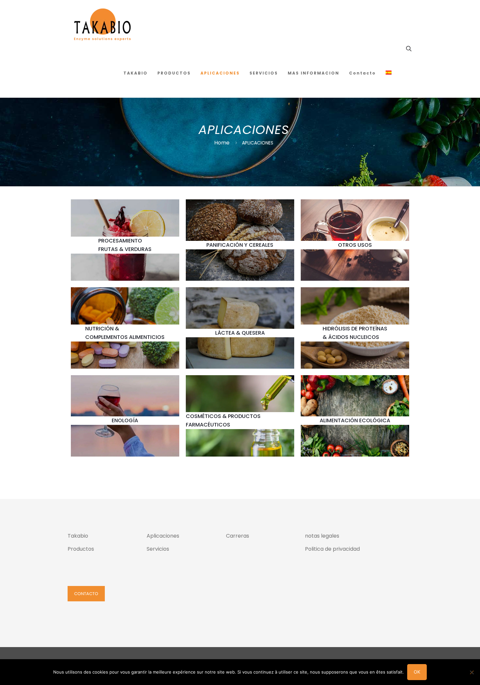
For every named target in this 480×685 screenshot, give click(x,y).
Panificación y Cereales (239, 245)
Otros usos (355, 245)
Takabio (78, 536)
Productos (81, 549)
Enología (125, 420)
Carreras (237, 536)
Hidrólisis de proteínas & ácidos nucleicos (355, 333)
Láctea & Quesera (240, 333)
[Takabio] (102, 24)
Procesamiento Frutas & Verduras (125, 245)
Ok (417, 672)
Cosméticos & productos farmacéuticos (223, 420)
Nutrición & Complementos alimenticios (125, 333)
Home (222, 142)
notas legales (322, 536)
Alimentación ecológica (355, 420)
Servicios (158, 549)
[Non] (472, 672)
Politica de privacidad (332, 549)
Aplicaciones (163, 536)
